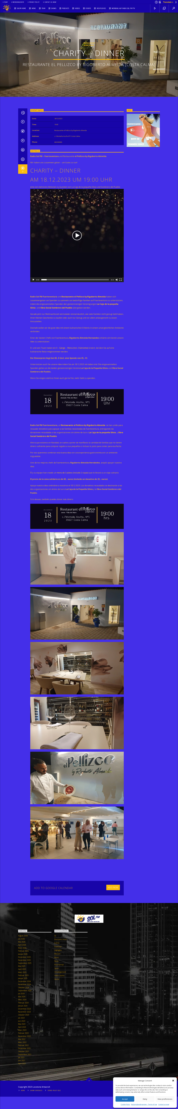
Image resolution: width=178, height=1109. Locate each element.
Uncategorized (60, 972)
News (34, 8)
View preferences (165, 1099)
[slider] (75, 279)
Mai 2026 (21, 942)
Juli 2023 (21, 1018)
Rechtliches (101, 8)
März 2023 (22, 1030)
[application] (77, 235)
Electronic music (60, 939)
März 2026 (22, 948)
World (56, 979)
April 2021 (22, 1063)
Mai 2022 (21, 1039)
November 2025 (24, 960)
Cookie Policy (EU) (54, 1090)
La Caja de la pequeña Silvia (102, 432)
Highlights (58, 950)
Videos (77, 8)
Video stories (59, 975)
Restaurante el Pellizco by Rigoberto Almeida (84, 296)
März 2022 (22, 1042)
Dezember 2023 (24, 1009)
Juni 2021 (21, 1060)
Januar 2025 (22, 978)
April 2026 (22, 945)
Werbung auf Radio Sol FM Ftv (123, 8)
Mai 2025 (21, 966)
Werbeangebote (18, 2)
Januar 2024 (22, 1006)
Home (23, 1090)
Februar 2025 (23, 975)
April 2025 (22, 969)
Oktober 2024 (23, 987)
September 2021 (24, 1054)
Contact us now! (163, 1104)
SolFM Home (21, 8)
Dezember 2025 (24, 957)
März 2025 (22, 972)
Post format (59, 965)
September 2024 (24, 990)
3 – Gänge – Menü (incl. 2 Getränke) (72, 348)
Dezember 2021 (24, 1048)
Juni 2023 (21, 1021)
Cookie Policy (125, 1104)
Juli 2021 (21, 1057)
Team (6, 2)
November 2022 (24, 1036)
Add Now (113, 887)
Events (88, 8)
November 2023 (24, 1012)
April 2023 (22, 1027)
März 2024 (22, 999)
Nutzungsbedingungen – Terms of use (144, 1104)
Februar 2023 (23, 1033)
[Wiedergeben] (33, 280)
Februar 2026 (23, 951)
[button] (173, 1080)
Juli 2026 (21, 939)
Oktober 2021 (23, 1051)
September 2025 (24, 963)
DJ (55, 936)
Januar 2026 (22, 954)
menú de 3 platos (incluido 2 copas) (73, 472)
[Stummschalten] (117, 280)
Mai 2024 (21, 996)
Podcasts (65, 8)
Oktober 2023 (23, 1015)
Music (56, 957)
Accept (125, 1099)
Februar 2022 (23, 1045)
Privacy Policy (34, 2)
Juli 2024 (21, 993)
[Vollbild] (120, 280)
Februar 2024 (23, 1003)
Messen (57, 954)
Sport (56, 968)
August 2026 (23, 936)
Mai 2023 (21, 1024)
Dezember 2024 (24, 981)
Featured (57, 946)
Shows (53, 8)
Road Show (89, 45)
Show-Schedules (36, 1090)
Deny (145, 1099)
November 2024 (24, 984)
